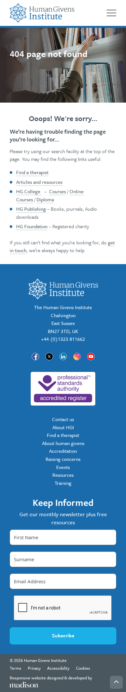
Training (63, 482)
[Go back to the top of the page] (116, 682)
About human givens (63, 443)
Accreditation (63, 450)
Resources (63, 474)
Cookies (83, 668)
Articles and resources (39, 181)
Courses (57, 191)
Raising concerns (63, 459)
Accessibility (58, 668)
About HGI (63, 427)
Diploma (45, 199)
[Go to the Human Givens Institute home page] (42, 13)
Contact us (63, 419)
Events (63, 467)
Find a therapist (32, 172)
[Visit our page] (35, 356)
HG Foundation (31, 226)
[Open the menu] (111, 13)
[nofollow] (63, 388)
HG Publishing (31, 208)
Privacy (34, 668)
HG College (29, 191)
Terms (15, 668)
